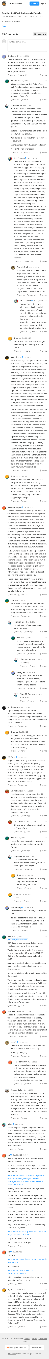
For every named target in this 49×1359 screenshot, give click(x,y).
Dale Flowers (19, 158)
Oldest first (41, 34)
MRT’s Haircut (16, 790)
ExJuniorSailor (17, 1090)
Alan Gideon (16, 357)
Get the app (37, 1347)
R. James (17, 338)
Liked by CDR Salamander (18, 940)
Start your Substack (18, 1347)
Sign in (43, 3)
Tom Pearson (13, 1011)
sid (9, 1155)
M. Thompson (14, 707)
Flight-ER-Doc (16, 105)
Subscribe (34, 3)
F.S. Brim (11, 757)
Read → (5, 26)
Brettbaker (12, 56)
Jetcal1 (13, 1042)
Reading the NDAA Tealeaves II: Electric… (22, 13)
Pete (12, 600)
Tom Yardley (16, 907)
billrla (10, 1124)
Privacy (27, 1338)
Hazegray (21, 672)
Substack (12, 1353)
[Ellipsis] (46, 56)
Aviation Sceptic (14, 507)
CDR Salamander (9, 16)
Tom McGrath (22, 267)
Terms (34, 1338)
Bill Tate (14, 80)
